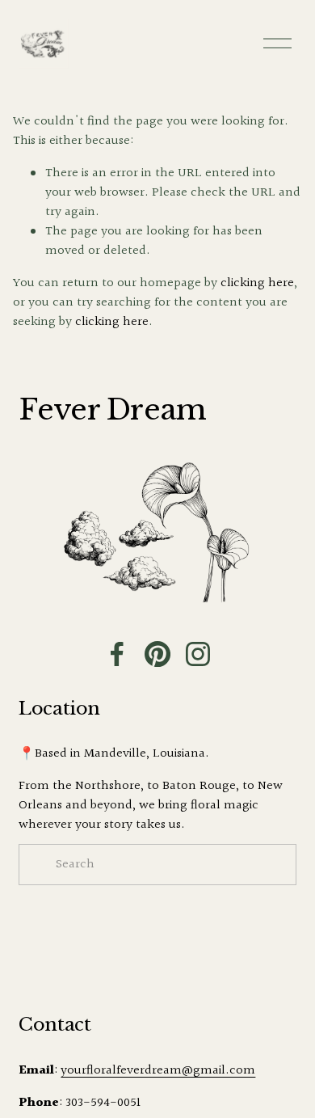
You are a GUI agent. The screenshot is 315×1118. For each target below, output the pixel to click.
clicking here (257, 283)
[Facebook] (117, 654)
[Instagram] (198, 654)
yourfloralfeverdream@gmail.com (158, 1071)
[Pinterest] (157, 654)
